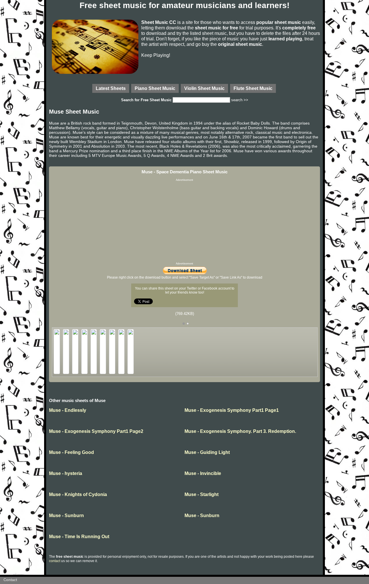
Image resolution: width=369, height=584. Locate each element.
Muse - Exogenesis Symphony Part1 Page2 (96, 431)
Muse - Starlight (201, 494)
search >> (239, 100)
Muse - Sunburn (66, 515)
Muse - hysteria (65, 473)
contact (54, 561)
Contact (10, 580)
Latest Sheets (111, 88)
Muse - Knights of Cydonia (78, 494)
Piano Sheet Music (155, 88)
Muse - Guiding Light (207, 452)
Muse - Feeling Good (71, 452)
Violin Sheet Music (204, 88)
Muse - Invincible (202, 473)
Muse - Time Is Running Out (79, 536)
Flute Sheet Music (253, 88)
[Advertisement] (184, 221)
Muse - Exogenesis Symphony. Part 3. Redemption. (240, 431)
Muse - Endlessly (67, 410)
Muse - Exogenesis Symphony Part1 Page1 (231, 410)
